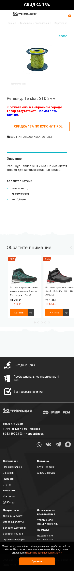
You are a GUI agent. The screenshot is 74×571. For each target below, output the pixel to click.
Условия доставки (14, 527)
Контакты (9, 496)
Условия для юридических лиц (47, 521)
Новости (8, 478)
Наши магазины (12, 466)
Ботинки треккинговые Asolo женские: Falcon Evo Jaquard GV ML (24, 291)
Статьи (7, 484)
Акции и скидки (46, 472)
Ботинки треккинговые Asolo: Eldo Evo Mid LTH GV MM (59, 291)
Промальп (43, 529)
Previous (70, 247)
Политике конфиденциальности (44, 552)
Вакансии (8, 472)
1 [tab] (35, 322)
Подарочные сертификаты (45, 537)
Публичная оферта (14, 539)
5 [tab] (49, 322)
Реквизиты (9, 490)
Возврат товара (13, 533)
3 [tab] (42, 322)
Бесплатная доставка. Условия (31, 136)
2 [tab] (38, 322)
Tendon (62, 36)
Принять (37, 561)
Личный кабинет (12, 516)
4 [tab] (45, 322)
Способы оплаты (13, 521)
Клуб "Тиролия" (46, 466)
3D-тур (11, 502)
